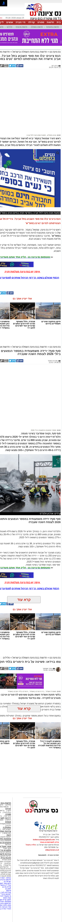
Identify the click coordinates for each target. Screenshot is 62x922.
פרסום (8, 891)
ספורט (40, 22)
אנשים (9, 22)
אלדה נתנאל (31, 845)
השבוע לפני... (6, 829)
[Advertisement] (31, 101)
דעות (9, 835)
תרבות (8, 825)
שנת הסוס (7, 898)
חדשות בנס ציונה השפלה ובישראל (29, 52)
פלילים (9, 27)
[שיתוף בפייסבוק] (19, 67)
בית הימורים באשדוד (36, 691)
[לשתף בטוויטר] (12, 67)
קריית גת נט (6, 887)
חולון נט (8, 889)
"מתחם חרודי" (5, 894)
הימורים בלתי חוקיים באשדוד (18, 691)
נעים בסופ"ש (51, 135)
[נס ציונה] (43, 19)
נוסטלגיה (7, 827)
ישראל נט (7, 881)
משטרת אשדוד (50, 691)
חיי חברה (20, 22)
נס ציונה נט (55, 52)
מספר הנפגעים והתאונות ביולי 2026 (43, 430)
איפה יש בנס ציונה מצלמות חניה (22, 271)
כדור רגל (7, 816)
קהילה (31, 22)
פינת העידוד (6, 860)
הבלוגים (8, 863)
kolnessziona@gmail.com (44, 840)
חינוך (9, 810)
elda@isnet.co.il (52, 850)
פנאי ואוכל (7, 848)
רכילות (8, 820)
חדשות (50, 22)
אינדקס (8, 844)
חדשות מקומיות (52, 27)
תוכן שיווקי (7, 833)
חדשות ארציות (21, 27)
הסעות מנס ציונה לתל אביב (36, 135)
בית (59, 22)
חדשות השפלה (37, 27)
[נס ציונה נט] (41, 815)
